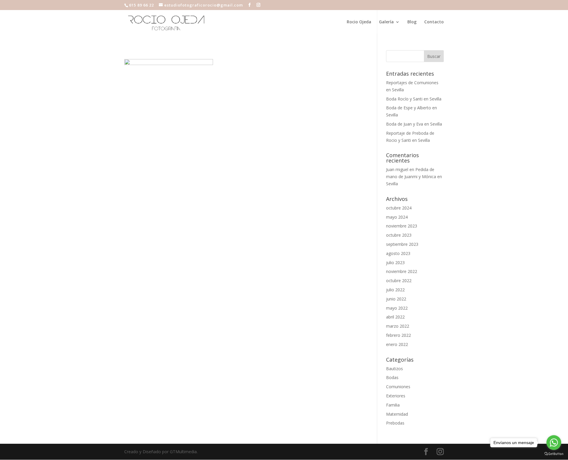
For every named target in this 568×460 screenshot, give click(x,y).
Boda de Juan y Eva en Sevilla (414, 124)
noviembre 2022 (401, 271)
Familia (393, 405)
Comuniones (398, 386)
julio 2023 (395, 262)
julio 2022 (395, 289)
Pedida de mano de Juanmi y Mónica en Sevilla (414, 176)
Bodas (392, 377)
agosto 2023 (398, 253)
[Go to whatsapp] (553, 442)
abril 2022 (395, 317)
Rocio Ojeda (359, 22)
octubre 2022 (399, 280)
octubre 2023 (399, 235)
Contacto (434, 22)
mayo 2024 (397, 217)
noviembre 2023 (401, 226)
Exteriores (395, 396)
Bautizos (394, 368)
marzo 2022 (397, 326)
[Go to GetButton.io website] (553, 454)
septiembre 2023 (402, 244)
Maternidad (397, 414)
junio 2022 (396, 299)
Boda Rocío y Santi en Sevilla (413, 99)
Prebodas (395, 423)
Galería (386, 22)
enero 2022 (397, 344)
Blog (412, 22)
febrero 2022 (398, 335)
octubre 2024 (399, 208)
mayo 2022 (397, 308)
